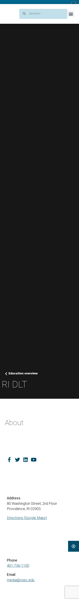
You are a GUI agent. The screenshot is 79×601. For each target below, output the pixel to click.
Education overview (23, 373)
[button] (70, 13)
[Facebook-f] (9, 459)
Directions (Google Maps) (27, 518)
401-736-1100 (18, 565)
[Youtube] (33, 459)
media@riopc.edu (20, 580)
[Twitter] (17, 459)
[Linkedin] (25, 459)
